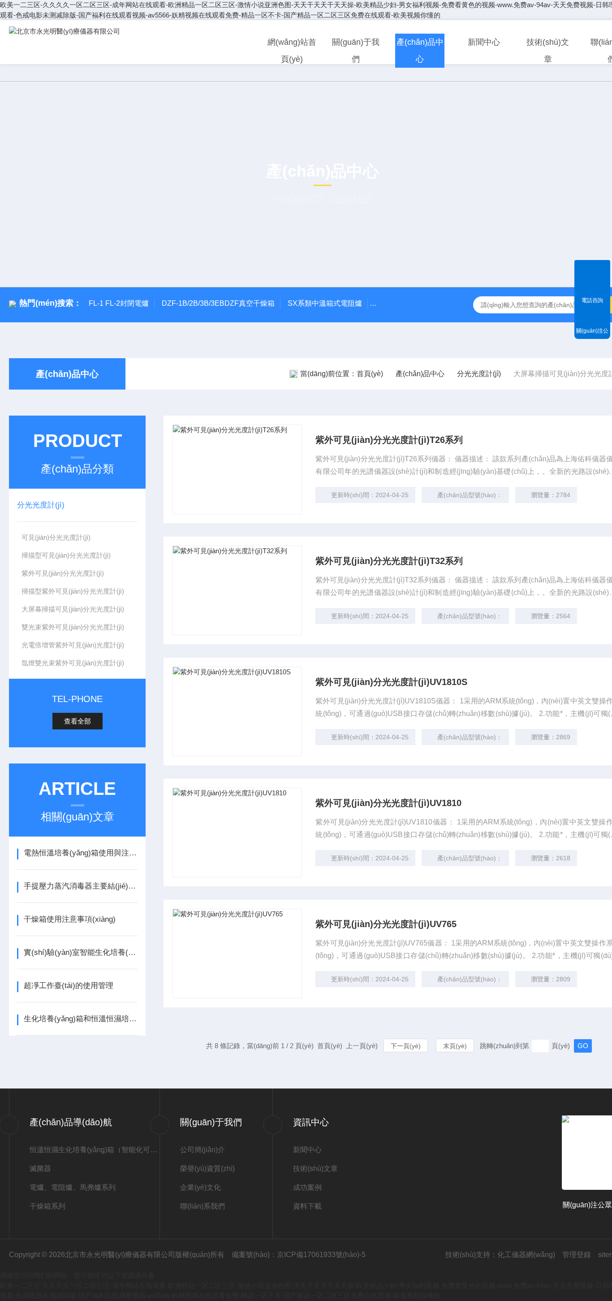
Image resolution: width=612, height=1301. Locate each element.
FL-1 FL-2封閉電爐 (119, 303)
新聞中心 (484, 42)
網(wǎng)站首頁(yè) (291, 51)
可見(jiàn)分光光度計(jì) (56, 537)
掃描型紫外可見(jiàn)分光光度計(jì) (73, 591)
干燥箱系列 (47, 1206)
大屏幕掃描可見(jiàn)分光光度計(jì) (73, 609)
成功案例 (307, 1187)
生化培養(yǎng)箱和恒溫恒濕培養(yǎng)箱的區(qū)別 (80, 1019)
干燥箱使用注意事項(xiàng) (70, 919)
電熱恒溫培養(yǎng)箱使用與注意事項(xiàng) (80, 853)
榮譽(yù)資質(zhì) (207, 1168)
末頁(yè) (455, 1045)
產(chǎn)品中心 (420, 51)
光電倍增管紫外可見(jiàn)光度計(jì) (73, 645)
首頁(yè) (370, 373)
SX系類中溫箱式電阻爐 (325, 303)
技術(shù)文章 (547, 51)
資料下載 (307, 1206)
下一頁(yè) (406, 1045)
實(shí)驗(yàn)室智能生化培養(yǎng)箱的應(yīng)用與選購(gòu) (80, 952)
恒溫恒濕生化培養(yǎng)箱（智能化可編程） (94, 1150)
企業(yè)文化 (200, 1187)
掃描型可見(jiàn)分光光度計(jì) (66, 555)
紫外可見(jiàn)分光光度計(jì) (63, 573)
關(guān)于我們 (355, 51)
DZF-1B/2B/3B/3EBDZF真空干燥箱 (218, 303)
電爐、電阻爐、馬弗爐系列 (73, 1187)
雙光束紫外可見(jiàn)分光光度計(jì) (73, 627)
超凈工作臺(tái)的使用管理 (68, 985)
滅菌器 (40, 1168)
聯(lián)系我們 (202, 1206)
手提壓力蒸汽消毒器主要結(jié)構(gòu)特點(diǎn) (80, 886)
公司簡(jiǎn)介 (202, 1150)
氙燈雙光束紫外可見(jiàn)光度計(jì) (73, 663)
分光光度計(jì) (479, 373)
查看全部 (77, 721)
